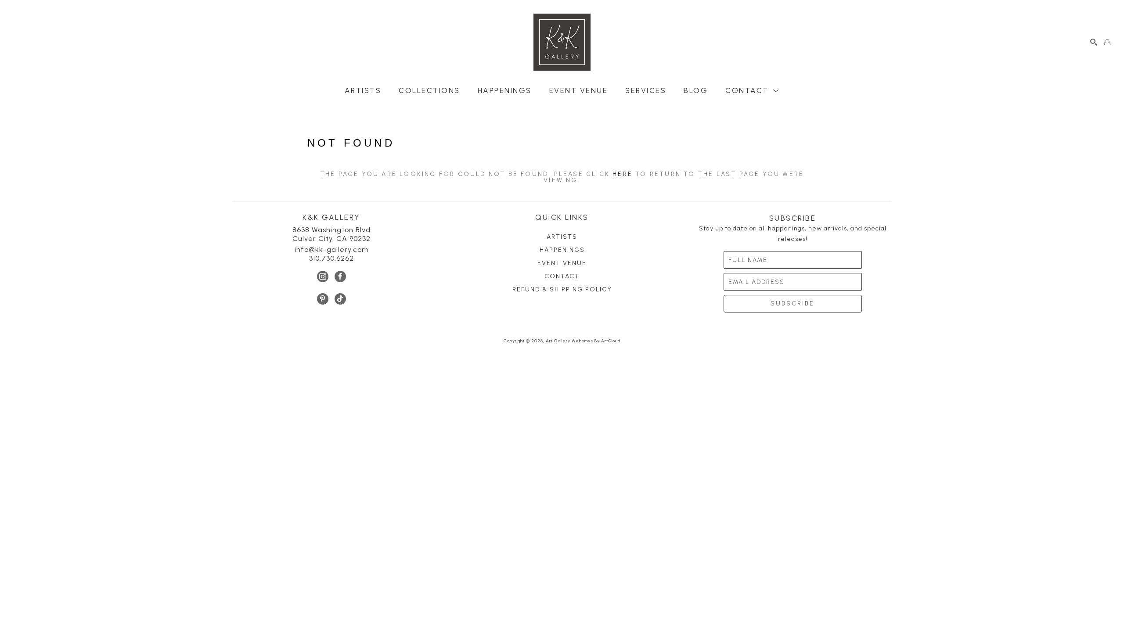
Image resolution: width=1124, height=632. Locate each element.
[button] (752, 90)
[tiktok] (340, 299)
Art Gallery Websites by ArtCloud (583, 341)
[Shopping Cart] (1107, 42)
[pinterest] (322, 299)
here (622, 174)
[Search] (1094, 42)
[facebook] (340, 276)
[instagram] (322, 276)
